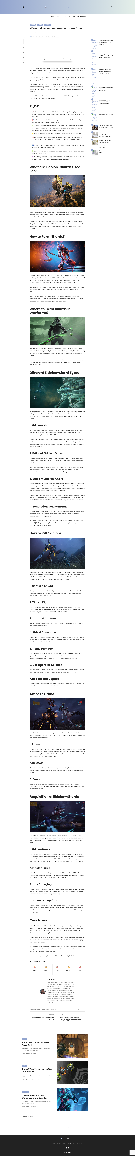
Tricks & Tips (81, 16)
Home (52, 16)
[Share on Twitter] (23, 53)
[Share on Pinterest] (23, 57)
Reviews (72, 16)
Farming (40, 24)
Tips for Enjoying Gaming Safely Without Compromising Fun (106, 89)
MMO (65, 16)
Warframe (47, 24)
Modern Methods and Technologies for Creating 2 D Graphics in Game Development (106, 54)
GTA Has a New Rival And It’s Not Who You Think (106, 115)
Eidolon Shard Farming (35, 1009)
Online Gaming (45, 1009)
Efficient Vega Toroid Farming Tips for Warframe (37, 1070)
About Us (55, 1143)
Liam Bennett (52, 59)
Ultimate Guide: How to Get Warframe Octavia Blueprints (35, 1096)
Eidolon (32, 24)
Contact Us (62, 1143)
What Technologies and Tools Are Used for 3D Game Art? (106, 42)
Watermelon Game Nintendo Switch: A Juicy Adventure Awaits (106, 101)
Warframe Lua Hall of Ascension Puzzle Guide (35, 1043)
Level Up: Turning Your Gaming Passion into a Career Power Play (105, 71)
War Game (68, 1152)
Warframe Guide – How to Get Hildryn (43, 1019)
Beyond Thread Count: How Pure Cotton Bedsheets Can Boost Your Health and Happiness (105, 144)
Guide (59, 16)
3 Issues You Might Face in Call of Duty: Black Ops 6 (106, 127)
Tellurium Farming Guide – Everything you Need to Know (70, 1019)
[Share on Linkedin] (23, 62)
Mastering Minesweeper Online (106, 151)
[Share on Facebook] (23, 48)
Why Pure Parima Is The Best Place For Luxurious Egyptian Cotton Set (105, 134)
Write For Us (79, 1143)
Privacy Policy (70, 1143)
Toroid (25, 1065)
